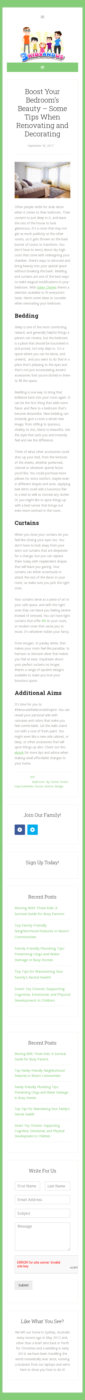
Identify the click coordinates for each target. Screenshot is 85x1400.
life (44, 621)
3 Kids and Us (42, 44)
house (39, 786)
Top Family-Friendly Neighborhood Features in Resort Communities (42, 931)
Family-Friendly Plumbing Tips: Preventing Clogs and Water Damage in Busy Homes (40, 954)
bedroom (38, 782)
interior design (53, 786)
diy (48, 782)
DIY (32, 777)
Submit (23, 1285)
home (55, 782)
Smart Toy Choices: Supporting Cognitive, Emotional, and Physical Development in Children (42, 995)
